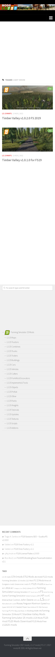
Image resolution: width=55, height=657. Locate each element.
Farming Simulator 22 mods (13, 580)
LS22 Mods (29, 580)
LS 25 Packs (11, 400)
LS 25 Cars (11, 364)
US (26, 611)
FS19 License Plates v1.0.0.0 (27, 553)
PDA (40, 607)
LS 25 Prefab (12, 391)
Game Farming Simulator (13, 595)
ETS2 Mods (28, 576)
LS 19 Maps (7, 113)
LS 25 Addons (12, 428)
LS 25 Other (11, 396)
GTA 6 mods (17, 576)
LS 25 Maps (11, 337)
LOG (38, 600)
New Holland (31, 607)
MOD (8, 607)
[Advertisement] (27, 48)
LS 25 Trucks (12, 351)
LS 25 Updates (13, 414)
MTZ (14, 607)
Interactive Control (11, 599)
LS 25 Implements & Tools (17, 382)
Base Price (49, 584)
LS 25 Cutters (12, 373)
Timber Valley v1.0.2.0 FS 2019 (21, 118)
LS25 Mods (38, 617)
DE (33, 588)
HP (42, 595)
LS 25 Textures (12, 419)
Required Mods (19, 611)
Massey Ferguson (24, 603)
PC (37, 607)
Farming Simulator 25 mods (17, 617)
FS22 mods (48, 576)
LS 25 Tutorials (13, 410)
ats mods (38, 576)
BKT (12, 588)
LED (35, 600)
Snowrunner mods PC (23, 584)
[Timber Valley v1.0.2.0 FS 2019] (27, 98)
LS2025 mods (9, 624)
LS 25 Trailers (12, 355)
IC (49, 595)
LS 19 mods (6, 577)
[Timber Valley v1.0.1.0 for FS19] (27, 140)
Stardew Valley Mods (33, 614)
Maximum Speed (39, 603)
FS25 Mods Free (39, 621)
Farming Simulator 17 (21, 592)
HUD (46, 596)
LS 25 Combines (13, 346)
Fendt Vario (34, 592)
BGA (8, 588)
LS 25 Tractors (13, 342)
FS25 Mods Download (20, 621)
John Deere (26, 599)
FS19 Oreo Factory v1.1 (24, 544)
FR (39, 592)
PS (10, 611)
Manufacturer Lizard (9, 604)
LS (42, 599)
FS (41, 592)
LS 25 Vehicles (12, 369)
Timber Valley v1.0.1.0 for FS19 (22, 160)
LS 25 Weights (12, 405)
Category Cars (18, 588)
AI (44, 584)
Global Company (31, 596)
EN (35, 588)
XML (40, 611)
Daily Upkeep (27, 588)
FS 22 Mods (39, 580)
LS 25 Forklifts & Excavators (18, 378)
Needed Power (21, 607)
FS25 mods (37, 584)
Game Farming (48, 592)
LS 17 (47, 599)
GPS (38, 596)
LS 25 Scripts (12, 423)
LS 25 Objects (12, 387)
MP (11, 607)
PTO (12, 611)
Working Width (33, 610)
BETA (4, 588)
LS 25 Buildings (13, 360)
